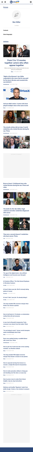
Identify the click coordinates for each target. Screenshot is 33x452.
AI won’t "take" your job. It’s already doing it (15, 297)
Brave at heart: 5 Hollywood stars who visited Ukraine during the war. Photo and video (16, 185)
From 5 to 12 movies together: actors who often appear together (16, 62)
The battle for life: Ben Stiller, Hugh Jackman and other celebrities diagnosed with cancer (16, 210)
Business (5, 293)
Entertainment (6, 84)
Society (4, 285)
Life (4, 238)
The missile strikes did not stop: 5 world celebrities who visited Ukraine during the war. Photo (16, 129)
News (12, 71)
